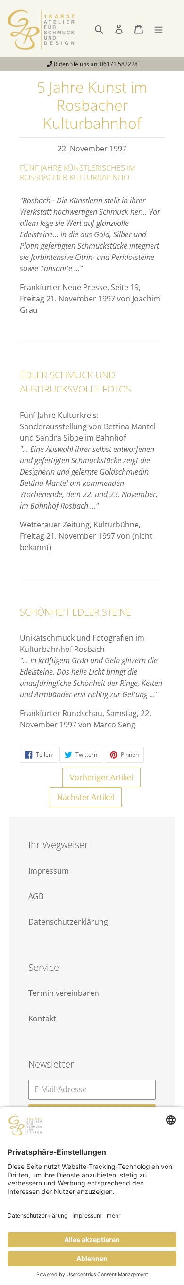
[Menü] (158, 28)
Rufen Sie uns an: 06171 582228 (95, 64)
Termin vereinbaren (63, 993)
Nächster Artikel (85, 797)
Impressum (48, 871)
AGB (35, 896)
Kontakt (42, 1018)
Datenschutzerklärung (68, 922)
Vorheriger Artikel (101, 777)
